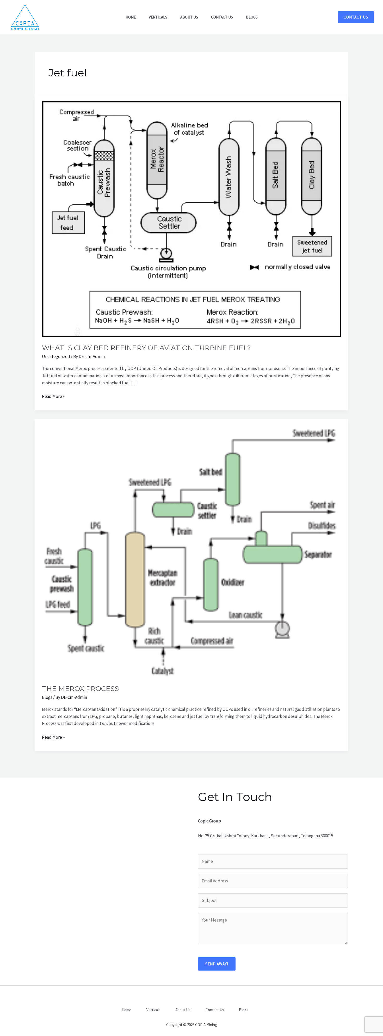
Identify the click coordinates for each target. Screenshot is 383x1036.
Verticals (153, 1009)
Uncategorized (56, 356)
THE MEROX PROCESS (80, 688)
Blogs (47, 697)
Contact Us (215, 1009)
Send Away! (216, 963)
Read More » (53, 396)
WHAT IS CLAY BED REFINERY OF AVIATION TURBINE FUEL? (146, 348)
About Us (182, 1009)
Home (126, 1009)
